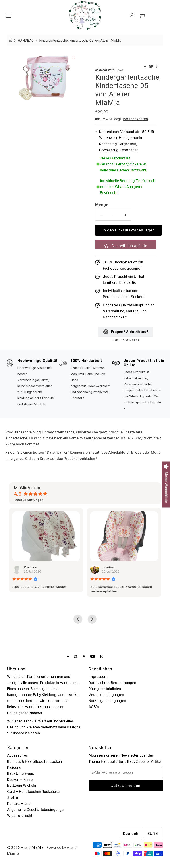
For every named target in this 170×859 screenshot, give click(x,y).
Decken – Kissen (21, 779)
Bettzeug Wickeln (21, 785)
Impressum (98, 676)
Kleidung (14, 767)
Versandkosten (135, 119)
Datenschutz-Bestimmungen (112, 683)
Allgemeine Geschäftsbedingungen (36, 809)
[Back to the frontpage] (11, 41)
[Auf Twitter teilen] (151, 67)
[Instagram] (75, 656)
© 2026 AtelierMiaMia (25, 847)
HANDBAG (26, 41)
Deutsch (130, 833)
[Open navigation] (8, 15)
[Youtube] (92, 656)
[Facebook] (68, 656)
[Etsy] (101, 656)
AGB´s (94, 706)
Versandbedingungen (106, 694)
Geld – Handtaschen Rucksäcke (33, 791)
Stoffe (12, 797)
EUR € (153, 833)
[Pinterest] (84, 656)
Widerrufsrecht (19, 815)
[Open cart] (142, 15)
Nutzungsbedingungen (107, 700)
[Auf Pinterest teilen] (157, 67)
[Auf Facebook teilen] (145, 67)
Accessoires (17, 755)
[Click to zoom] (74, 57)
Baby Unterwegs (20, 773)
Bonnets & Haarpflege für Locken (34, 761)
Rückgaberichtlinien (105, 688)
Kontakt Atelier (19, 803)
